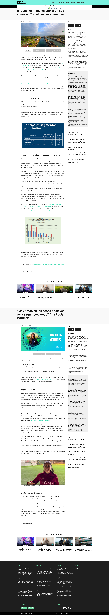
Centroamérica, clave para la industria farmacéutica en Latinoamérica (48, 264)
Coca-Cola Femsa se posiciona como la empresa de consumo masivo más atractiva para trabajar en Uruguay (65, 573)
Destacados (28, 21)
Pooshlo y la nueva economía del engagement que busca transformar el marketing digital (44, 577)
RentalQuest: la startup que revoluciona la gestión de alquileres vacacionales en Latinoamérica (45, 581)
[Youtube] (79, 25)
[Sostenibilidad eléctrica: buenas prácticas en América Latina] (64, 288)
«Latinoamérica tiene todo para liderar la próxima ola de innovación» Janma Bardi (44, 568)
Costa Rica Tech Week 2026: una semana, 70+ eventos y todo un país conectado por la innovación (25, 596)
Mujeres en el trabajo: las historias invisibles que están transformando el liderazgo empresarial (44, 586)
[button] (89, 2)
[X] (76, 25)
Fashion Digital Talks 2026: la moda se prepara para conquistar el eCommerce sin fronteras (77, 33)
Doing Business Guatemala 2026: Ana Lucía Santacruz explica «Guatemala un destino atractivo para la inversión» (44, 572)
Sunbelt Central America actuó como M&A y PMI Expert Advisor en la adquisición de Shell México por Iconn (64, 582)
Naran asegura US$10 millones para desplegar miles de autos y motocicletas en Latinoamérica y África (77, 42)
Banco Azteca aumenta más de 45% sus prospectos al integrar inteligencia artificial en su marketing (64, 568)
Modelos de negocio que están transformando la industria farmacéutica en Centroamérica (77, 118)
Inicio (22, 21)
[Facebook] (69, 25)
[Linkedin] (72, 25)
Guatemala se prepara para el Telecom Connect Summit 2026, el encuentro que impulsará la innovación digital (25, 591)
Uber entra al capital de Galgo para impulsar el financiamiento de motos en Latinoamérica (65, 586)
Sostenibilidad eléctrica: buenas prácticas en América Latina (77, 107)
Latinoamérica (64, 292)
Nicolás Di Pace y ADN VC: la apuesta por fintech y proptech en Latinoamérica (45, 590)
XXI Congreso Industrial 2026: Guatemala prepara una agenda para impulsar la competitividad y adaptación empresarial (77, 141)
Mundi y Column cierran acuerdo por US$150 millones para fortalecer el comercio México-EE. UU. (78, 62)
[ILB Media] (65, 607)
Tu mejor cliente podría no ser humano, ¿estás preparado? (77, 76)
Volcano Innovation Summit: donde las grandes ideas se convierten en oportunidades (76, 147)
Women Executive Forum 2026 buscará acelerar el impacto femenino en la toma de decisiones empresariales (77, 161)
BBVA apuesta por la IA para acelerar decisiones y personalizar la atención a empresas (77, 97)
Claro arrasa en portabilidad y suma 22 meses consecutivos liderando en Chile (64, 596)
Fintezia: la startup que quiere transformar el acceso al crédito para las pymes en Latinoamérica (44, 594)
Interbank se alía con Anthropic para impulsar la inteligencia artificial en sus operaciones (64, 591)
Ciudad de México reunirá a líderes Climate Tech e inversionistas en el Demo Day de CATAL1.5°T (77, 154)
